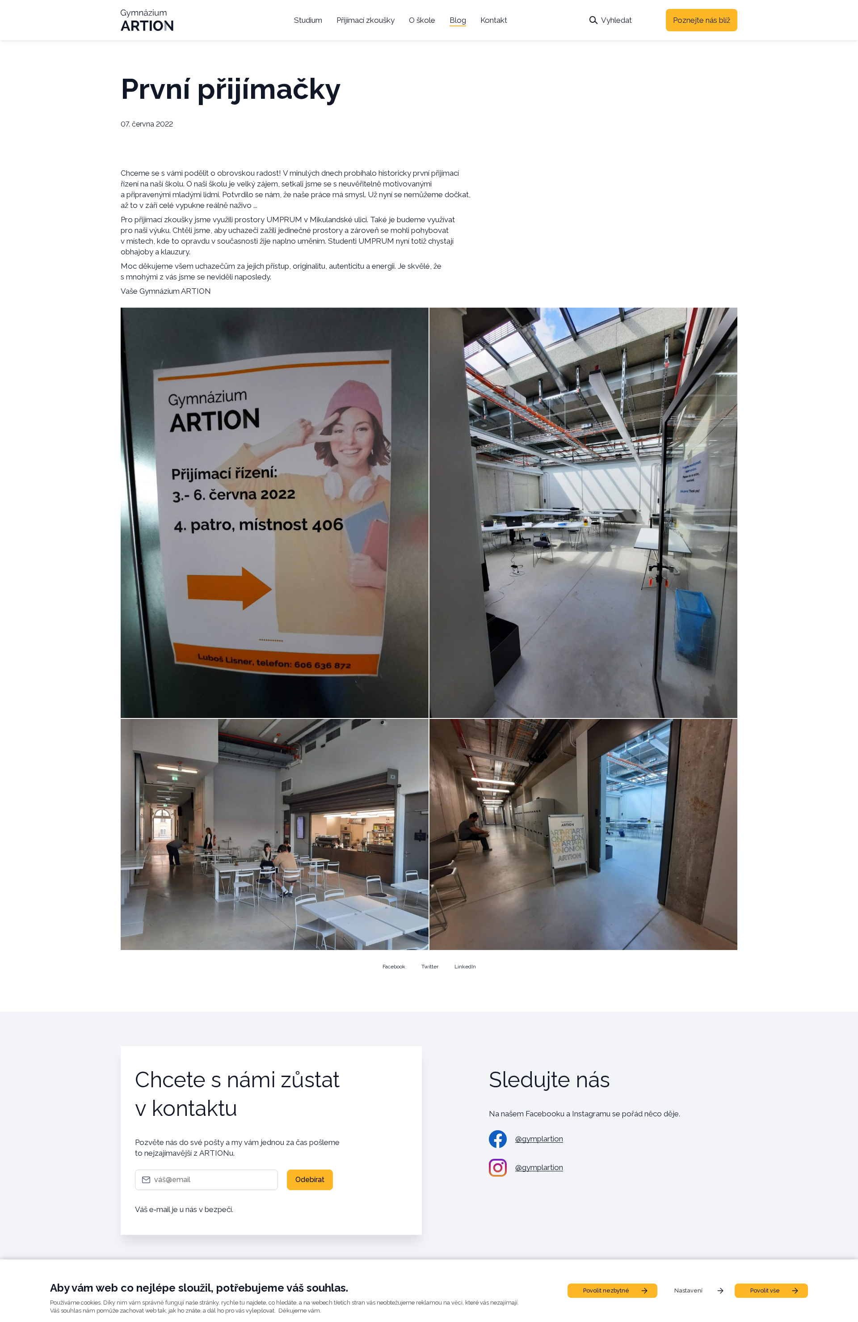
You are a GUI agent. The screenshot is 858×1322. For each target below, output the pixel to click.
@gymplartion (539, 1138)
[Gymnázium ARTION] (147, 20)
